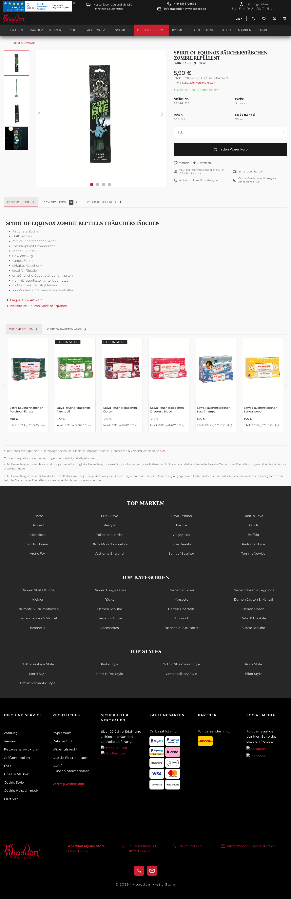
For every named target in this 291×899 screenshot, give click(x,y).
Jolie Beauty (181, 544)
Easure (181, 525)
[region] (85, 118)
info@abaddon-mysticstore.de (185, 8)
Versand (10, 741)
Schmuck (181, 618)
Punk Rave (109, 516)
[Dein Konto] (274, 18)
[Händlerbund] (113, 753)
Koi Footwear (37, 544)
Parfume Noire (253, 544)
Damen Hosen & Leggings (253, 590)
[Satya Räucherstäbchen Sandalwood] (262, 368)
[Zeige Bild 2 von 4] (97, 184)
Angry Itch (181, 535)
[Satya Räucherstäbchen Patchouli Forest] (28, 368)
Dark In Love (253, 516)
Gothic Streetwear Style (181, 664)
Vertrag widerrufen (68, 784)
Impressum (62, 733)
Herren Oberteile (181, 609)
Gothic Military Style (181, 674)
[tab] (21, 202)
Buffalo (253, 535)
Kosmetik (37, 628)
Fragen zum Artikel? (26, 300)
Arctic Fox (38, 553)
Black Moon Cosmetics (110, 544)
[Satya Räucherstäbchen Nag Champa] (215, 368)
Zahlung (11, 733)
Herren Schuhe (110, 618)
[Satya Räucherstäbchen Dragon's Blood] (169, 368)
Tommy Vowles (253, 553)
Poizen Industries (109, 535)
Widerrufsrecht (65, 749)
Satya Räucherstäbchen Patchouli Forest (26, 409)
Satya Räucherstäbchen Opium (120, 409)
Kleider (37, 599)
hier (163, 451)
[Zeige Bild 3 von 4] (103, 184)
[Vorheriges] (39, 114)
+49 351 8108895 (185, 3)
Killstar (37, 516)
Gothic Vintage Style (38, 664)
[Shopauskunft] (114, 748)
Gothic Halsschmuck (21, 790)
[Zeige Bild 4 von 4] (109, 184)
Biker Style (253, 674)
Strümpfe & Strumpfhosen (38, 609)
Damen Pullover (181, 590)
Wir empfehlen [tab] (21, 329)
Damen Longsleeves (109, 590)
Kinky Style (109, 664)
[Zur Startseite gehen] (22, 19)
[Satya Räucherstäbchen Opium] (122, 368)
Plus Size (11, 799)
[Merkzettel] (264, 18)
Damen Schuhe (109, 609)
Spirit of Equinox (190, 63)
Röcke (110, 599)
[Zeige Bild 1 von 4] (91, 184)
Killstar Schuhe (253, 628)
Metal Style (38, 674)
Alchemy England (109, 553)
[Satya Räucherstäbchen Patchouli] (75, 368)
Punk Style (253, 664)
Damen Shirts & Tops (37, 590)
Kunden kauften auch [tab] (64, 329)
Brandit (253, 525)
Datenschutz (63, 741)
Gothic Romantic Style (37, 683)
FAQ (7, 766)
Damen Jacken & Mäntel (253, 599)
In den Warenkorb (233, 149)
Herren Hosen (253, 609)
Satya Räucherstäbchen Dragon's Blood (167, 409)
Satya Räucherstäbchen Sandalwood (261, 409)
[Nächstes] (162, 114)
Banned (37, 525)
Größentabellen (17, 758)
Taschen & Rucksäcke (181, 628)
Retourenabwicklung (21, 749)
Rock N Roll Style (109, 674)
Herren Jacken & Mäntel (38, 618)
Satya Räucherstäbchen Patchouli (73, 409)
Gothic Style (14, 782)
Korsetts (181, 599)
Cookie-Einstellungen (70, 758)
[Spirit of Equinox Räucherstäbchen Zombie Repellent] (101, 114)
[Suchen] (253, 18)
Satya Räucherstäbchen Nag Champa (214, 409)
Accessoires (109, 628)
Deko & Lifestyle (253, 618)
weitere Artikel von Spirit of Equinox (38, 306)
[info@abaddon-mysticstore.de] (152, 871)
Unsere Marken (16, 774)
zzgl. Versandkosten (202, 82)
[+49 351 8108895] (139, 871)
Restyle (109, 525)
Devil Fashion (181, 516)
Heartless (37, 535)
